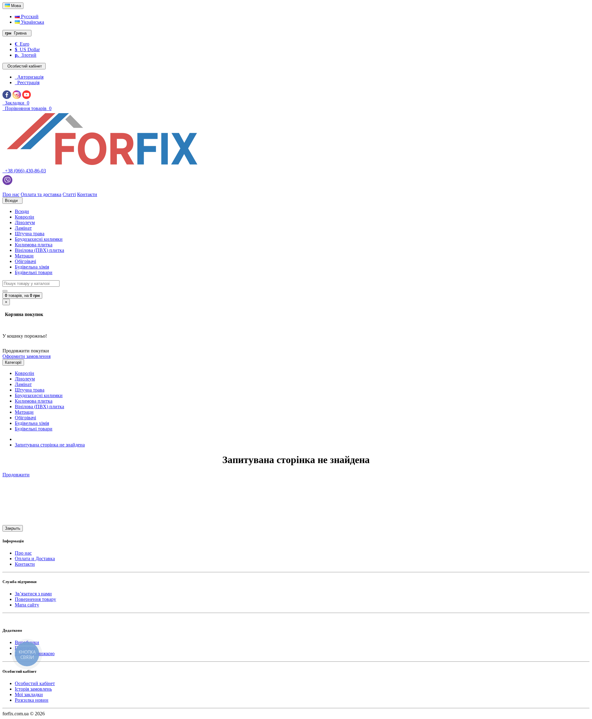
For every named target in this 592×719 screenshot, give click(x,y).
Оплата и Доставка (35, 558)
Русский (29, 16)
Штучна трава (29, 233)
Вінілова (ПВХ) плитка (39, 250)
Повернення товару (35, 599)
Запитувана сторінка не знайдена (50, 444)
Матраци (24, 255)
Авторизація (29, 77)
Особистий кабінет (35, 683)
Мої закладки (29, 694)
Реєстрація (27, 82)
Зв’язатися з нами (33, 593)
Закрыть (12, 528)
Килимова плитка (33, 244)
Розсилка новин (31, 700)
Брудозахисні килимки (39, 239)
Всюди (22, 211)
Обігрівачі (25, 261)
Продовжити (16, 474)
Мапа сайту (27, 604)
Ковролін (24, 217)
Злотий (25, 55)
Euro (22, 44)
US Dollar (27, 49)
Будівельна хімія (32, 266)
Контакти (25, 564)
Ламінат (23, 228)
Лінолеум (25, 222)
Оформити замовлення (26, 356)
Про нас (23, 553)
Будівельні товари (33, 272)
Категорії (13, 362)
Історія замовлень (33, 689)
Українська (32, 22)
